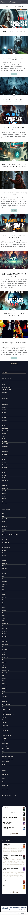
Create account (5, 774)
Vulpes (3, 753)
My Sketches (4, 659)
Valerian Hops (4, 746)
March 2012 (4, 504)
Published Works (5, 686)
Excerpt (3, 599)
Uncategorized (5, 743)
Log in (3, 778)
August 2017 (4, 433)
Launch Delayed (5, 644)
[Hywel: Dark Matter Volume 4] (24, 810)
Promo (3, 683)
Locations (4, 646)
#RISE (3, 513)
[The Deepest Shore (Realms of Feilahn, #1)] (24, 847)
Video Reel (4, 751)
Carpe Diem (4, 571)
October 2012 (4, 485)
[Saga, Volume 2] (24, 883)
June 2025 (4, 412)
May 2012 (4, 498)
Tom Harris (4, 738)
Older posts (14, 363)
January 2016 (4, 454)
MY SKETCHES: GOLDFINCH (7, 387)
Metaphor (4, 652)
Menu (24, 2)
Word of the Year (5, 761)
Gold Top (4, 607)
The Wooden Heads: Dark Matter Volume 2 (10, 817)
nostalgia (4, 662)
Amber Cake (4, 524)
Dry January (4, 597)
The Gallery (4, 722)
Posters (3, 680)
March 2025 (4, 420)
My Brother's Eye (5, 657)
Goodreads (4, 612)
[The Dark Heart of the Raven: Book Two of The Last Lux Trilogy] (24, 858)
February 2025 (5, 423)
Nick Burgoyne (6, 828)
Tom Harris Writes (8, 2)
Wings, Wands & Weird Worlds (7, 759)
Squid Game (4, 696)
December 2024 (5, 428)
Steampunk (4, 701)
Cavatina (4, 573)
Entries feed (4, 781)
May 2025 (4, 415)
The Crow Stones (5, 720)
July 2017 (4, 436)
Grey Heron (4, 615)
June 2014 (4, 472)
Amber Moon (4, 526)
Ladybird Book (4, 641)
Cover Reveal (4, 579)
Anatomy (4, 529)
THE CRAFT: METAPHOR (6, 389)
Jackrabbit (4, 633)
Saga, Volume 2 (5, 880)
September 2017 (5, 430)
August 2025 (4, 407)
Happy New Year (5, 618)
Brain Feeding (4, 568)
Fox (3, 602)
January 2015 (4, 467)
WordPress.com (5, 789)
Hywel (3, 626)
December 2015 (5, 457)
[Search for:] (14, 372)
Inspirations (4, 628)
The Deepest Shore (6, 844)
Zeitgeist (4, 764)
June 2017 (4, 438)
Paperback (4, 665)
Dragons (3, 594)
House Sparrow (5, 623)
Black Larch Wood (5, 542)
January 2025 (4, 425)
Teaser (3, 706)
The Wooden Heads (5, 733)
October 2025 (4, 402)
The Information (5, 725)
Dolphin (3, 592)
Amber (3, 521)
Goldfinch (4, 610)
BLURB (3, 552)
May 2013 (4, 475)
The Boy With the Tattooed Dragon (8, 714)
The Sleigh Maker (5, 730)
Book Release (4, 563)
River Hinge (4, 688)
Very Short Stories (5, 748)
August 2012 (4, 490)
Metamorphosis (5, 382)
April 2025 (4, 417)
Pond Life (4, 678)
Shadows (4, 693)
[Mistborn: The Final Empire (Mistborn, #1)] (24, 825)
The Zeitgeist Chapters (6, 735)
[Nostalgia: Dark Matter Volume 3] (24, 815)
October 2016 (4, 449)
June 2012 (4, 496)
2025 (3, 516)
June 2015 (4, 459)
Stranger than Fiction (6, 704)
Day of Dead (4, 584)
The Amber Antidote (6, 709)
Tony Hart (4, 740)
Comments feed (5, 785)
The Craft (4, 717)
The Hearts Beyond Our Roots (8, 827)
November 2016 (5, 446)
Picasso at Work (5, 673)
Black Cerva (4, 539)
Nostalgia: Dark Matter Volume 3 (9, 812)
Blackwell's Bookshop (6, 547)
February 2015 (5, 464)
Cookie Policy (23, 909)
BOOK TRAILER (4, 565)
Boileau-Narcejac (6, 886)
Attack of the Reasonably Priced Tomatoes (10, 534)
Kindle (3, 639)
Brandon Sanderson (7, 823)
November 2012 (5, 483)
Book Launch (4, 558)
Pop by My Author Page (10, 795)
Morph (3, 654)
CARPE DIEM (4, 392)
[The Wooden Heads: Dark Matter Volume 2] (24, 820)
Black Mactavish (5, 545)
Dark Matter (4, 581)
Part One (4, 667)
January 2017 (4, 441)
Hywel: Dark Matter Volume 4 (8, 808)
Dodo (3, 589)
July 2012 (4, 493)
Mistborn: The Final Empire (7, 822)
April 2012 (4, 501)
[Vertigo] (24, 888)
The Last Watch (5, 727)
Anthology (4, 531)
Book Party (4, 560)
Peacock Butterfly (5, 670)
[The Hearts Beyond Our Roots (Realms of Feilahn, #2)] (24, 830)
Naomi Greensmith (6, 858)
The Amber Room (5, 712)
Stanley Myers (5, 699)
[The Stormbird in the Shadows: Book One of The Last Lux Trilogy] (24, 871)
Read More (14, 73)
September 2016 (5, 451)
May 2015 (4, 462)
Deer (3, 586)
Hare (3, 620)
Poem (3, 675)
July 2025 (4, 410)
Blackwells (4, 550)
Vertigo (4, 885)
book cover (4, 555)
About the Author (5, 518)
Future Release (5, 605)
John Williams (4, 636)
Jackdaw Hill (4, 631)
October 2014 (4, 470)
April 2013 (4, 477)
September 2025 (5, 404)
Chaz (3, 576)
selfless (3, 691)
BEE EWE (3, 384)
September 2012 (5, 488)
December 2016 (5, 443)
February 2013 (5, 480)
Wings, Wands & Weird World (7, 756)
